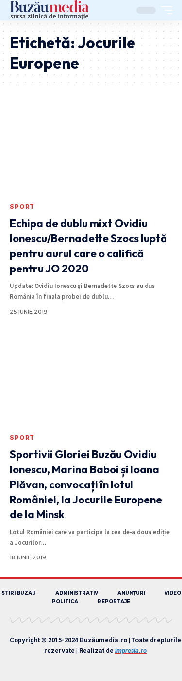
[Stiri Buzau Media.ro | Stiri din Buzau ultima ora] (49, 10)
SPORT (22, 206)
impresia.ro (131, 650)
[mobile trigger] (164, 10)
